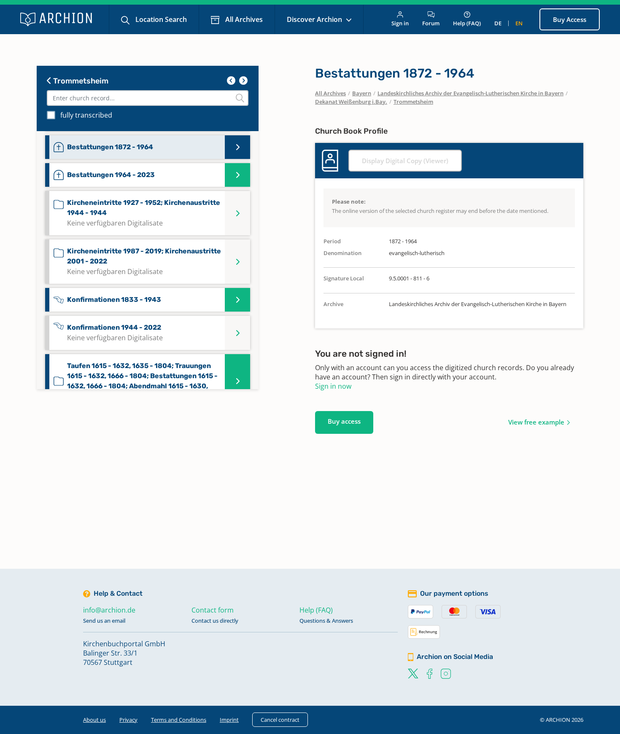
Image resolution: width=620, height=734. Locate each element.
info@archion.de (109, 610)
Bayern (361, 93)
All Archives (243, 19)
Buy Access (569, 19)
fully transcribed (86, 115)
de (497, 23)
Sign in (400, 23)
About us (94, 719)
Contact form (212, 610)
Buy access (344, 421)
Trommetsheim (79, 81)
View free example (536, 422)
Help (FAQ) (467, 23)
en (519, 23)
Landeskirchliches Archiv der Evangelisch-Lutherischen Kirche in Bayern (470, 93)
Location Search (160, 19)
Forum (430, 23)
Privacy (128, 719)
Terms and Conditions (178, 719)
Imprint (229, 719)
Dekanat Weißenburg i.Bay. (351, 101)
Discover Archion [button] (315, 19)
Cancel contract (280, 719)
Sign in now (333, 386)
